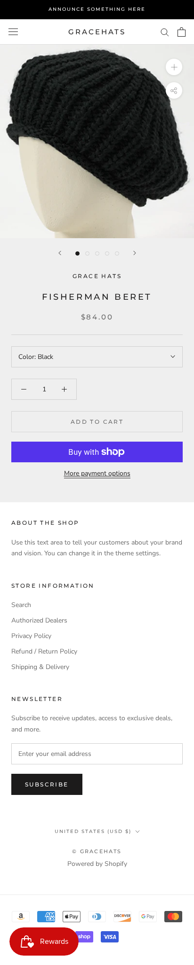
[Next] (134, 253)
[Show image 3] (97, 253)
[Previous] (59, 253)
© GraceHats (96, 851)
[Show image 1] (77, 253)
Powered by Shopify (97, 863)
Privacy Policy (31, 635)
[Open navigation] (13, 31)
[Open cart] (182, 32)
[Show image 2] (87, 253)
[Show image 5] (117, 253)
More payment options (97, 473)
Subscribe (47, 784)
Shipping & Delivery (40, 666)
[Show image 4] (107, 253)
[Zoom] (174, 67)
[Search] (165, 32)
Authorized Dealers (39, 620)
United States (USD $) (93, 831)
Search (21, 604)
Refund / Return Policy (44, 651)
